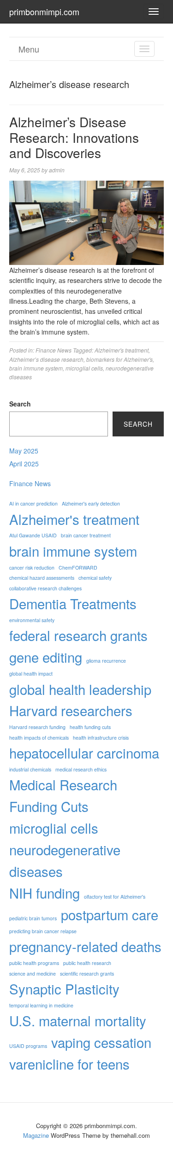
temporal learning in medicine (41, 1005)
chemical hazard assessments (41, 577)
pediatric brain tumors (33, 918)
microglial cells (84, 368)
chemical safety (95, 577)
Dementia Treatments (73, 603)
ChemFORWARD (78, 567)
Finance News (54, 350)
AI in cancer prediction (33, 503)
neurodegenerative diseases (64, 860)
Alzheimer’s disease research (46, 359)
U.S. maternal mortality (77, 1020)
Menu (28, 49)
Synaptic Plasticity (64, 988)
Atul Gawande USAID (33, 535)
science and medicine (32, 973)
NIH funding (44, 892)
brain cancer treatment (86, 535)
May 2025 (23, 450)
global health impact (31, 673)
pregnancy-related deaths (85, 946)
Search (20, 403)
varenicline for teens (69, 1063)
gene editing (45, 656)
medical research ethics (81, 769)
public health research (87, 962)
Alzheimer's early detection (91, 503)
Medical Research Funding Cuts (63, 795)
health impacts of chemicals (39, 737)
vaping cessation (101, 1042)
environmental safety (31, 620)
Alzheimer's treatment (122, 350)
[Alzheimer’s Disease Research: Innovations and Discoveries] (86, 221)
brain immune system (36, 368)
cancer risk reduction (31, 567)
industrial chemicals (30, 769)
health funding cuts (90, 727)
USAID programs (28, 1045)
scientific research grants (87, 973)
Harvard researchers (70, 710)
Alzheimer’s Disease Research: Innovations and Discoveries (74, 137)
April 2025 (24, 463)
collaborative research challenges (45, 588)
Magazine (36, 1135)
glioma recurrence (106, 660)
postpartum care (109, 914)
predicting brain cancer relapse (43, 931)
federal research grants (78, 635)
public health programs (34, 962)
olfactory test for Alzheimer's (114, 896)
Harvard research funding (37, 727)
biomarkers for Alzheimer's (119, 359)
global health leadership (80, 689)
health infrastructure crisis (101, 737)
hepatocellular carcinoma (84, 752)
